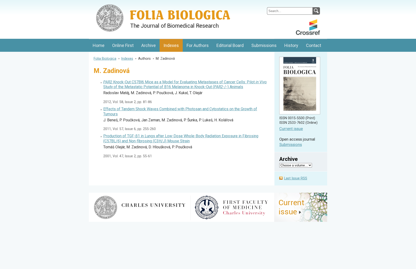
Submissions (264, 45)
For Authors (198, 45)
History (291, 45)
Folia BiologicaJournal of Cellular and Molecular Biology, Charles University (140, 4)
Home (98, 45)
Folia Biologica (105, 58)
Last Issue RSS (295, 178)
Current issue (291, 128)
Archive (148, 45)
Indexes (171, 45)
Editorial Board (230, 45)
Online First (123, 45)
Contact (313, 45)
